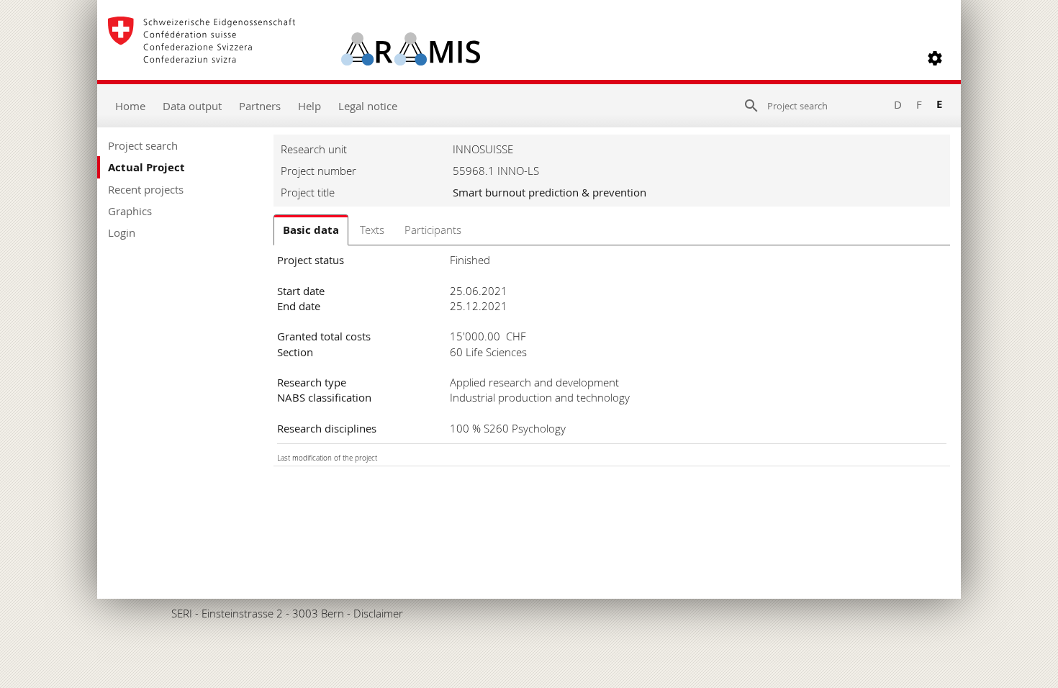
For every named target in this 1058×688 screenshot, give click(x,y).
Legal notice (367, 106)
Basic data (311, 229)
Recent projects (146, 189)
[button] (935, 58)
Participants (432, 229)
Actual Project (146, 167)
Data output (192, 106)
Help (309, 106)
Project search (143, 145)
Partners (260, 106)
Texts (372, 229)
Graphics (130, 211)
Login (121, 232)
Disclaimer (378, 613)
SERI (181, 613)
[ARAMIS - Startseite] (294, 58)
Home (130, 106)
